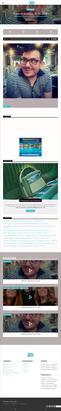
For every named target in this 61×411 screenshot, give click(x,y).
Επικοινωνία (23, 403)
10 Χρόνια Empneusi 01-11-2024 (30, 307)
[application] (30, 38)
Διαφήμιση (14, 403)
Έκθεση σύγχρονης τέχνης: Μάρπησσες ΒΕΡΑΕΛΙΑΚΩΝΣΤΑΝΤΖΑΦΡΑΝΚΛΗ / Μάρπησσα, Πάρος (26, 223)
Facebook (26, 364)
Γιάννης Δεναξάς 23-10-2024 (30, 334)
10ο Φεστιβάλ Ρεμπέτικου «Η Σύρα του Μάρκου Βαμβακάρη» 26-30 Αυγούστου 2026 (23, 221)
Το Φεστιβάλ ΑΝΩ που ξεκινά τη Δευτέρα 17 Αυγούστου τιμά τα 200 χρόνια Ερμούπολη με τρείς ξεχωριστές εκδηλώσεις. (29, 226)
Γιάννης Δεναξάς (30, 9)
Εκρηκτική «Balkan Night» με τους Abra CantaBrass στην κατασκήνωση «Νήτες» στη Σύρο (25, 230)
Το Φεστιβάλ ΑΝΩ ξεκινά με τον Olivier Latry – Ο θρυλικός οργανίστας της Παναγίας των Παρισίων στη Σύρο (29, 235)
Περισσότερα (6, 106)
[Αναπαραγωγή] (5, 39)
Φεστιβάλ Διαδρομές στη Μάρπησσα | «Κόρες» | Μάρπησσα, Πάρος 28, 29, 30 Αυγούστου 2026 (26, 238)
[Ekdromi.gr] (30, 147)
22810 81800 (8, 367)
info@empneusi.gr (10, 370)
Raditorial (7, 403)
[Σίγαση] (52, 39)
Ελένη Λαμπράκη (15, 288)
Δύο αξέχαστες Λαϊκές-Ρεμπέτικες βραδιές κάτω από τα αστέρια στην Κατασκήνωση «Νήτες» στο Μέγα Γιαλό (30, 240)
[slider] (55, 38)
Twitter (25, 367)
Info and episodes (30, 210)
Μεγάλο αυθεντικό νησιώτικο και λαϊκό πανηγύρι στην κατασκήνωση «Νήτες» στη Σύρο (24, 233)
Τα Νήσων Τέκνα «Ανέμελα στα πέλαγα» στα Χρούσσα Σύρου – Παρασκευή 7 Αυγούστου (24, 246)
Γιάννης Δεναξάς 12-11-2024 (30, 281)
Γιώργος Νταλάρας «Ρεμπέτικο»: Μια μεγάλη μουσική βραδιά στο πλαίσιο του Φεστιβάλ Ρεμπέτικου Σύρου (29, 243)
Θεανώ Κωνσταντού (24, 288)
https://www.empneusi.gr (11, 364)
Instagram (26, 366)
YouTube (25, 371)
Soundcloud (26, 369)
